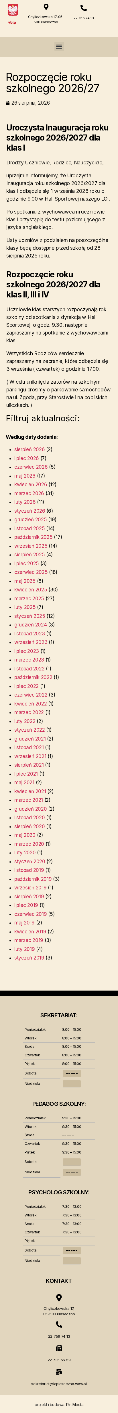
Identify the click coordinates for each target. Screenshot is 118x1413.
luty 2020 (25, 853)
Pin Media (75, 1404)
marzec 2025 (29, 598)
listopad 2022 (29, 669)
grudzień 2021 (30, 739)
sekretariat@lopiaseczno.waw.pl (59, 1383)
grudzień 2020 (30, 809)
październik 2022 (33, 677)
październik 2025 (33, 537)
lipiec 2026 (26, 458)
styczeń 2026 (29, 511)
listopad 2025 (29, 528)
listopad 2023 (29, 634)
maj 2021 (24, 782)
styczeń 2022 (29, 730)
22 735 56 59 (59, 1360)
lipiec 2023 (26, 651)
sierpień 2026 (29, 449)
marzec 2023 (29, 660)
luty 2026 (25, 502)
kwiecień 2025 (30, 590)
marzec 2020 (29, 844)
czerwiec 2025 (31, 572)
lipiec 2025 (26, 563)
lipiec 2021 (26, 774)
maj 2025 (25, 581)
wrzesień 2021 (30, 756)
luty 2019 (24, 949)
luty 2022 (25, 721)
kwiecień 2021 (30, 791)
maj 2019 (24, 923)
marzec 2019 (28, 940)
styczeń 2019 (29, 958)
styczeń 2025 (29, 616)
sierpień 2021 (29, 765)
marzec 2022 (29, 712)
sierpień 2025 (29, 554)
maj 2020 (25, 835)
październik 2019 (33, 879)
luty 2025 (25, 607)
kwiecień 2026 (30, 484)
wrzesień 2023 (31, 642)
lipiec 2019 (26, 905)
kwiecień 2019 (30, 932)
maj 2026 (25, 476)
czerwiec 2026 (31, 467)
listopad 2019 (29, 870)
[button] (59, 46)
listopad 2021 (29, 747)
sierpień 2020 (29, 826)
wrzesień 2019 (30, 888)
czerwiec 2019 (30, 914)
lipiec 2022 (26, 686)
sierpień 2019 (29, 896)
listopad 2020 (29, 817)
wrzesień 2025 (31, 546)
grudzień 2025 (30, 519)
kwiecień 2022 (30, 704)
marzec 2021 (28, 800)
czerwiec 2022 (31, 695)
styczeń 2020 (29, 861)
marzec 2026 (29, 493)
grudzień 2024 (30, 625)
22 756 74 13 (84, 18)
